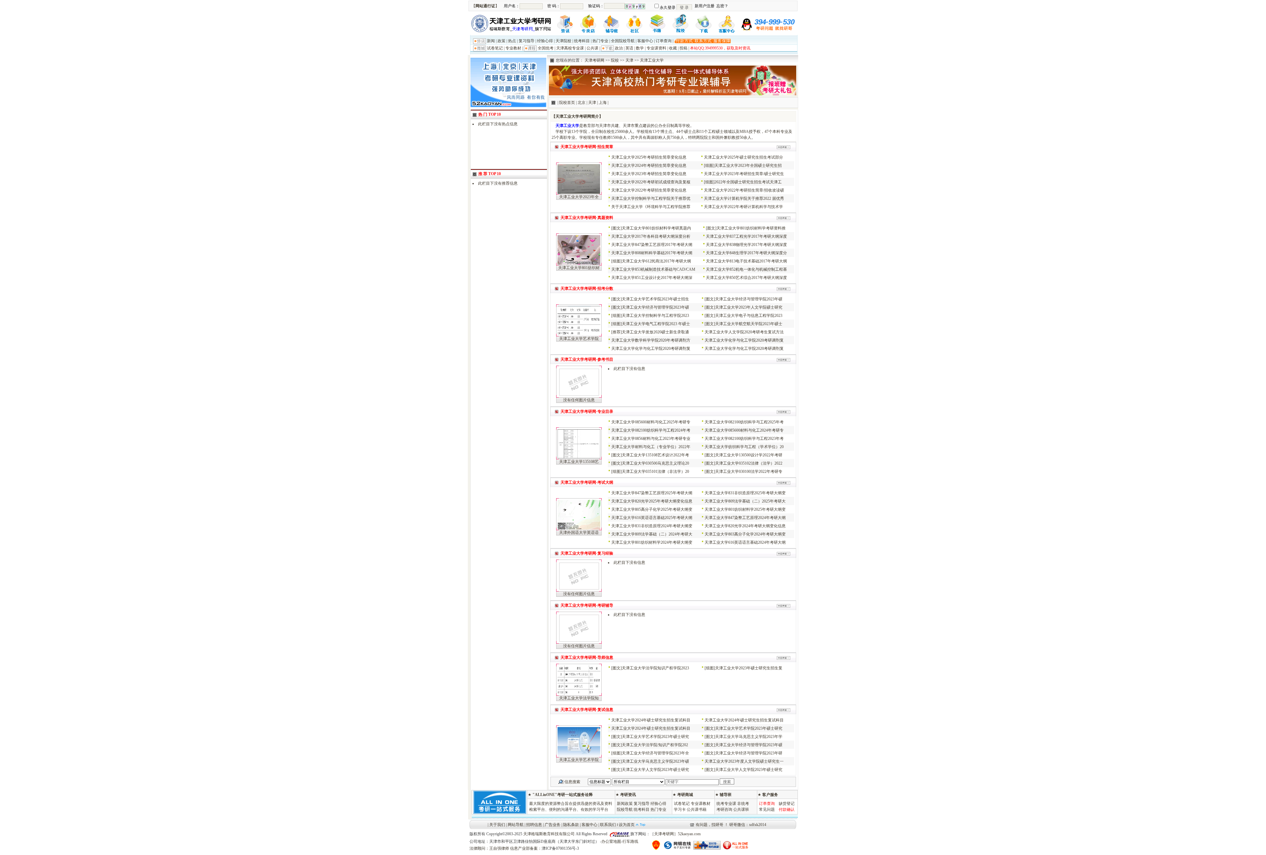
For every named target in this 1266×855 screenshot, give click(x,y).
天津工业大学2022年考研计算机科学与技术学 (743, 206)
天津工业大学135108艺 (579, 461)
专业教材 (513, 48)
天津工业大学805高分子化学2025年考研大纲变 (651, 509)
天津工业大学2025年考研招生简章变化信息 (648, 157)
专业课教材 (700, 803)
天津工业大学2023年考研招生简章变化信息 (648, 173)
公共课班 (741, 809)
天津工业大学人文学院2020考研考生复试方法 (744, 332)
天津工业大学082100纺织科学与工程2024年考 (650, 430)
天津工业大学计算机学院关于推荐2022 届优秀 (744, 198)
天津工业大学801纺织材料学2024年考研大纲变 (651, 542)
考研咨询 (724, 809)
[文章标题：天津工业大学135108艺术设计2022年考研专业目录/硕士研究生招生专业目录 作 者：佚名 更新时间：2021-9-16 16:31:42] (579, 457)
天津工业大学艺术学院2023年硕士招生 (655, 299)
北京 (582, 102)
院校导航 (625, 809)
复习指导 (526, 41)
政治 (619, 48)
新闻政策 (625, 803)
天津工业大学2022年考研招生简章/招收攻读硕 (744, 190)
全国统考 (546, 48)
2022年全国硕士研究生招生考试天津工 (748, 182)
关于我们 (497, 824)
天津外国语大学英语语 (579, 532)
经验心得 (545, 41)
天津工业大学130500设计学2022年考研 (748, 455)
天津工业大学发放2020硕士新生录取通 (655, 332)
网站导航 (516, 824)
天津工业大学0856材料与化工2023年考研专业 (650, 438)
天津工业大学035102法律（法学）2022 (748, 463)
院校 (615, 60)
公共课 (592, 48)
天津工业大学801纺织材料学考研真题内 (656, 228)
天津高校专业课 (570, 48)
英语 (629, 48)
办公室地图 (611, 841)
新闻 (491, 41)
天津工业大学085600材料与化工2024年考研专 (744, 430)
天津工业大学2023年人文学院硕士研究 (748, 307)
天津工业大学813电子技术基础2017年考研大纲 (746, 261)
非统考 (743, 803)
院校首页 (567, 102)
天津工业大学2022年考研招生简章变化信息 (648, 190)
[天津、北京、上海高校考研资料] (508, 106)
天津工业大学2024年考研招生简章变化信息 (648, 165)
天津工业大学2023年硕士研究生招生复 (748, 668)
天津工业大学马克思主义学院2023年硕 (655, 761)
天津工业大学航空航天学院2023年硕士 (748, 323)
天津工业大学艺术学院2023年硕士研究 (748, 728)
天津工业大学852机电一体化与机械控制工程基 (746, 269)
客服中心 (645, 41)
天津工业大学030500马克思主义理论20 (655, 463)
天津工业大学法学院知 (579, 698)
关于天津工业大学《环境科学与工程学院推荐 (650, 206)
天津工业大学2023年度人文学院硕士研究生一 (744, 761)
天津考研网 (594, 60)
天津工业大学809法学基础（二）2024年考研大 (651, 534)
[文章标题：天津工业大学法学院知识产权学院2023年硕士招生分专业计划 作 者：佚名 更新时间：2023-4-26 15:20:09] (579, 693)
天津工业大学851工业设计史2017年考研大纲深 (651, 277)
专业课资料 (656, 48)
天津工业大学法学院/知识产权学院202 (655, 745)
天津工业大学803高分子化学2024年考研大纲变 (745, 534)
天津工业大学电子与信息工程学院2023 (748, 315)
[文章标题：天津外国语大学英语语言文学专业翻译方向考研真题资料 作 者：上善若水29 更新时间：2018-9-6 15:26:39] (579, 528)
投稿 (683, 48)
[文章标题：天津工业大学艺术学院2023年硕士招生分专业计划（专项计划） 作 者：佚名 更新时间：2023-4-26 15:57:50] (579, 334)
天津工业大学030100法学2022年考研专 (748, 471)
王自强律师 (499, 848)
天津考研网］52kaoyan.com (677, 834)
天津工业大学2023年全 (579, 197)
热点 (512, 41)
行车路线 (630, 841)
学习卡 (680, 809)
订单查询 (664, 41)
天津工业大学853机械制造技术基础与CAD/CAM (653, 269)
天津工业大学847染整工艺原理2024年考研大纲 (745, 517)
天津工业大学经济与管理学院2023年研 (748, 753)
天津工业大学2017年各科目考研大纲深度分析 (650, 236)
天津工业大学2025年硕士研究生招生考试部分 (743, 157)
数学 (640, 48)
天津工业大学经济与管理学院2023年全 (655, 753)
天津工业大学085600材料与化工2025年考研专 (650, 422)
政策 (501, 41)
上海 (603, 102)
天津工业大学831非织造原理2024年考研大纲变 (651, 526)
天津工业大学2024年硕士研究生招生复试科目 (650, 720)
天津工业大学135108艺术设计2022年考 (655, 455)
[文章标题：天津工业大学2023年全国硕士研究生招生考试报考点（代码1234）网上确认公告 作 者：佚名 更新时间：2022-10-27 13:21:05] (579, 192)
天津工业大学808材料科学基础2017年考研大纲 (651, 253)
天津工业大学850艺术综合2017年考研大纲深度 (746, 277)
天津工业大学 (652, 60)
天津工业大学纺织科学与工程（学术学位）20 (744, 446)
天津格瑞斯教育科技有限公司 (549, 834)
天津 (629, 60)
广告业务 (552, 824)
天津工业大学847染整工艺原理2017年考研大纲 (651, 244)
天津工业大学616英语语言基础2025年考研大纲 (651, 517)
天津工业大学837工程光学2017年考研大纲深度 (746, 236)
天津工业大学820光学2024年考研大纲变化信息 (745, 526)
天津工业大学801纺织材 (579, 267)
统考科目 (582, 41)
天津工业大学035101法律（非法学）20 (655, 471)
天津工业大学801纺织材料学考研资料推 (751, 228)
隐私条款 (571, 824)
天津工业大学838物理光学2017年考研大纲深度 (746, 244)
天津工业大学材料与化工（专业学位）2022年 (650, 446)
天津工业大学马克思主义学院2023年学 (748, 736)
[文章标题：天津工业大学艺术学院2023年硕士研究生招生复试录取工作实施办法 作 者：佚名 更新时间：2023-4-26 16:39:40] (579, 755)
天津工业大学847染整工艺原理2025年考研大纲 (651, 493)
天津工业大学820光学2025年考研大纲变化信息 (651, 501)
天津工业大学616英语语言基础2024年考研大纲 (745, 542)
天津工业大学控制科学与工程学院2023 (655, 315)
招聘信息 (534, 824)
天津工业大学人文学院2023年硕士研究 (655, 769)
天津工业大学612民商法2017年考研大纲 (656, 261)
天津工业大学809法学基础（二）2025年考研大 (745, 501)
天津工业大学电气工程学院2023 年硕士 (656, 323)
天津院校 (563, 41)
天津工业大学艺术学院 (579, 338)
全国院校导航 (623, 41)
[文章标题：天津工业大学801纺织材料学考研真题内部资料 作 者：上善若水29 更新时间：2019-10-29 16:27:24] (579, 263)
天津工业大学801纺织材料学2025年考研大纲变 (745, 509)
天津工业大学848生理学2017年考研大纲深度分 (746, 253)
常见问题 (767, 809)
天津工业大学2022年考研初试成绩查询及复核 (650, 182)
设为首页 (627, 824)
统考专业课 (726, 803)
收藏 (673, 48)
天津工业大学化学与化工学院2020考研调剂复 (744, 340)
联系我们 (608, 824)
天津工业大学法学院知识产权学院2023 (655, 668)
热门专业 (600, 41)
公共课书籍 (697, 809)
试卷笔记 (495, 48)
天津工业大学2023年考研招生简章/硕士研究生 (744, 173)
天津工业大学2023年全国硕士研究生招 (748, 165)
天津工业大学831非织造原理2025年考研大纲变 (745, 493)
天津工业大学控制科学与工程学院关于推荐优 (650, 198)
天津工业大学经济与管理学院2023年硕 (748, 299)
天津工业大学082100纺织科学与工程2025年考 (744, 422)
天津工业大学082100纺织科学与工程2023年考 (744, 438)
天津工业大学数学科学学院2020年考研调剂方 (650, 340)
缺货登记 (787, 803)
